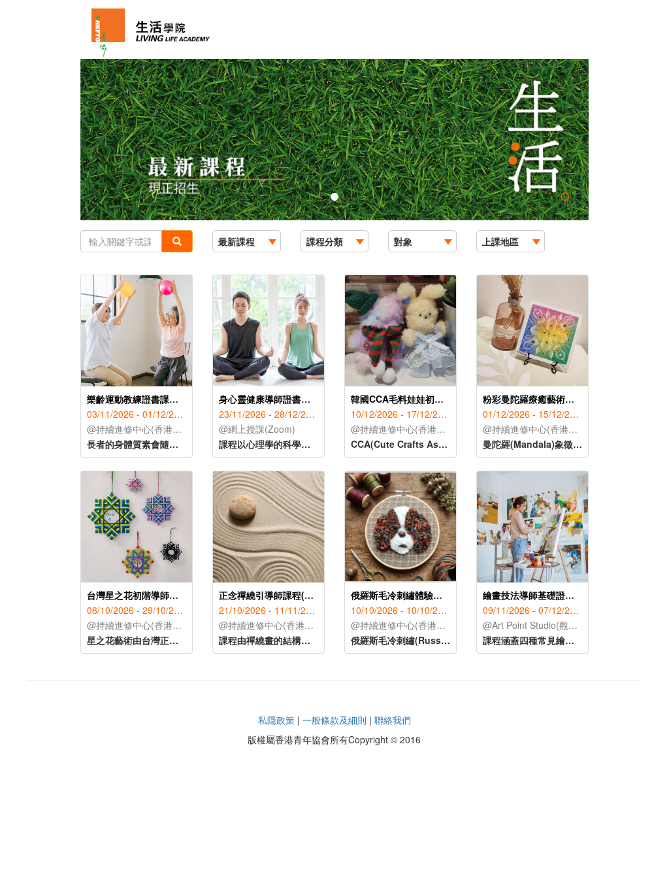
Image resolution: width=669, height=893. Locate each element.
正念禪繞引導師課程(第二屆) (277, 594)
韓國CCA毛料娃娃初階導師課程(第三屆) (432, 398)
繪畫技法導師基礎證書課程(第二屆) (555, 594)
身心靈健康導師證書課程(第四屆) (286, 398)
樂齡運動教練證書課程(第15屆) (150, 398)
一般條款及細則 (334, 719)
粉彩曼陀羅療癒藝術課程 (533, 398)
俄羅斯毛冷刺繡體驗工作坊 (406, 594)
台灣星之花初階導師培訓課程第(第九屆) (168, 594)
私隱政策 (276, 719)
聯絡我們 (392, 719)
